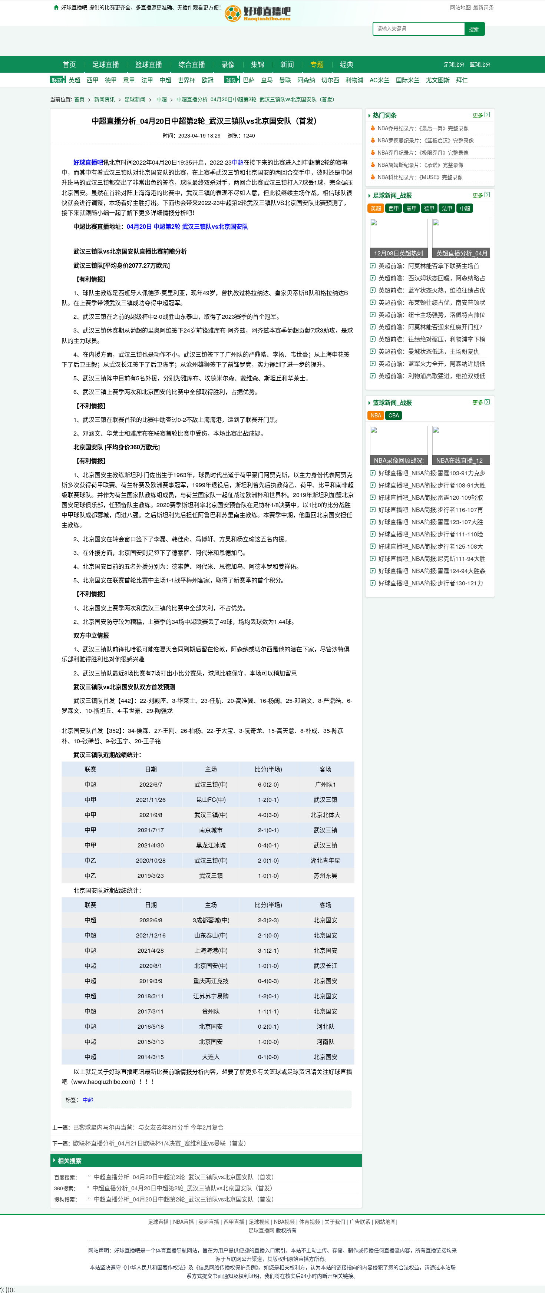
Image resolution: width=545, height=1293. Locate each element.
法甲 (147, 80)
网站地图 (460, 7)
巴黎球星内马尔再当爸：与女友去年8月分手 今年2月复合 (148, 1127)
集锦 (257, 64)
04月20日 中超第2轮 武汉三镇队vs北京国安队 (187, 226)
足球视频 (259, 1221)
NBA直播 (183, 1221)
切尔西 (330, 80)
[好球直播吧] (258, 12)
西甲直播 (234, 1221)
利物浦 (354, 80)
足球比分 (454, 64)
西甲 (93, 80)
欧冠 (208, 80)
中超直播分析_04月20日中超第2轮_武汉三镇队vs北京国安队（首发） (256, 99)
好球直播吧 (88, 162)
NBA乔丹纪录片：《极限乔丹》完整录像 (423, 152)
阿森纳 (306, 80)
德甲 (111, 80)
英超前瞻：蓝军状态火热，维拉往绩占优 (432, 290)
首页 (69, 64)
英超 (74, 80)
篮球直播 (148, 64)
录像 (228, 64)
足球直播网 (261, 1230)
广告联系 (360, 1221)
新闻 (287, 64)
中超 (165, 80)
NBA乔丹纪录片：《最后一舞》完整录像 (423, 128)
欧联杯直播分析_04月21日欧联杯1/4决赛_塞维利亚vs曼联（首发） (161, 1143)
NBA (376, 415)
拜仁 (462, 80)
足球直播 (105, 64)
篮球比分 (480, 64)
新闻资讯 (104, 99)
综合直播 (191, 64)
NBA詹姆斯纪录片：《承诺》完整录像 (420, 164)
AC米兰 (380, 80)
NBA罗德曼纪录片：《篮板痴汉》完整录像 (426, 140)
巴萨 (249, 80)
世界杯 (186, 80)
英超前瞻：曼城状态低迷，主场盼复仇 (429, 351)
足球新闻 (135, 99)
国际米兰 (408, 80)
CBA (394, 415)
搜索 (474, 29)
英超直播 (208, 1221)
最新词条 (483, 7)
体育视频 (309, 1221)
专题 (317, 64)
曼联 (285, 80)
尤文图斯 (438, 80)
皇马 (267, 80)
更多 (478, 115)
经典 (346, 64)
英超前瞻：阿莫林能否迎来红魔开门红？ (432, 327)
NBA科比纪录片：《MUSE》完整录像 (420, 177)
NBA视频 (284, 1221)
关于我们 (334, 1221)
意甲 (129, 80)
